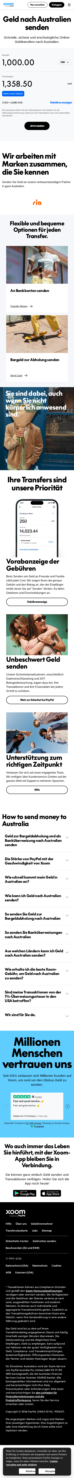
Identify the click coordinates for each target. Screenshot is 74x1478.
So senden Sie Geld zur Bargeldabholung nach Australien (33, 916)
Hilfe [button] (37, 789)
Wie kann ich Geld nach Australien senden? (33, 897)
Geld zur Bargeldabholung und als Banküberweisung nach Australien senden (33, 840)
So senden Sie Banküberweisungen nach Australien (33, 934)
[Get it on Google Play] (24, 1195)
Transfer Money (19, 306)
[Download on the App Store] (50, 1195)
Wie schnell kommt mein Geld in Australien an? (31, 879)
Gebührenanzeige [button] (37, 601)
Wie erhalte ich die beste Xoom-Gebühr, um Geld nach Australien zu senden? (32, 973)
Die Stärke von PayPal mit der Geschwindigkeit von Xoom (29, 861)
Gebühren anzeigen (61, 102)
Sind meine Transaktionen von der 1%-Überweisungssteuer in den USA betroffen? (33, 996)
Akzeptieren (50, 1471)
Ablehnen (30, 1471)
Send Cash (16, 375)
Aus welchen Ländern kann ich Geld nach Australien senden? (34, 953)
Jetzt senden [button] (37, 125)
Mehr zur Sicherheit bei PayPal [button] (37, 699)
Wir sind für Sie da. (20, 1014)
